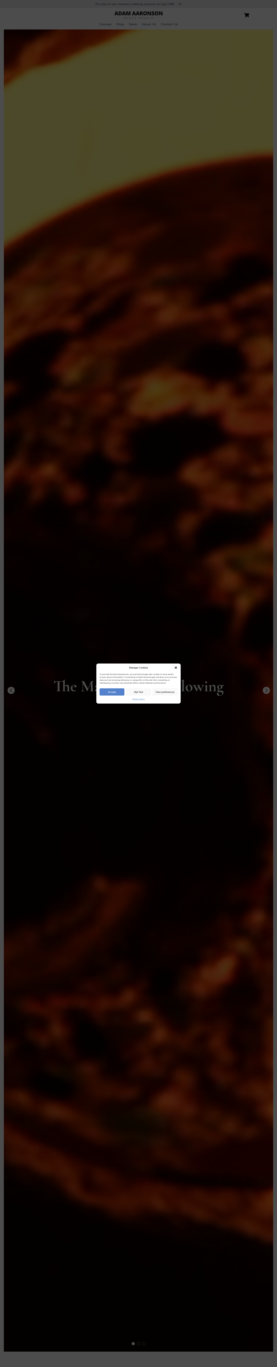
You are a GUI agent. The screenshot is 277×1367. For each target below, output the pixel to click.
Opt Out (138, 692)
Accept (112, 692)
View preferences (165, 692)
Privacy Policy (138, 699)
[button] (175, 667)
